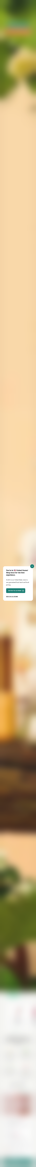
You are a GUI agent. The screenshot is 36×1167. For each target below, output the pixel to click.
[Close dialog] (32, 566)
